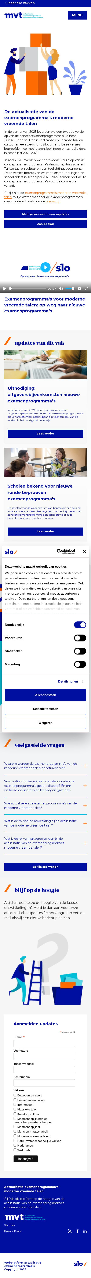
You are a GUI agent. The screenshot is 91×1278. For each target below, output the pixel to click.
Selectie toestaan (45, 709)
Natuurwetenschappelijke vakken (39, 1141)
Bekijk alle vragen (45, 866)
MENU (77, 15)
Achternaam (22, 1077)
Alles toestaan (45, 695)
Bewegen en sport (29, 1095)
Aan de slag (45, 224)
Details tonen (68, 681)
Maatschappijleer (28, 1126)
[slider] (27, 288)
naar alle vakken (21, 3)
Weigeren (45, 723)
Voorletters (21, 1050)
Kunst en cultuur (28, 1114)
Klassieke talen (27, 1109)
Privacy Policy (13, 1231)
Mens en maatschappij (32, 1131)
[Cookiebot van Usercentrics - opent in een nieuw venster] (57, 551)
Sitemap (9, 1225)
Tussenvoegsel (24, 1063)
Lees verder (45, 433)
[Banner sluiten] (84, 551)
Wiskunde (23, 1150)
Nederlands (25, 1145)
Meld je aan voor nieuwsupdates (45, 214)
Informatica (24, 1104)
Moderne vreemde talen (33, 1136)
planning (52, 201)
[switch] (80, 638)
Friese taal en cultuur (31, 1100)
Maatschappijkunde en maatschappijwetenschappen (33, 1120)
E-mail (19, 1037)
